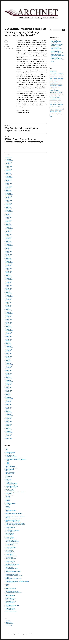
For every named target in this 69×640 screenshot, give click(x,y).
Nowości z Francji (9, 544)
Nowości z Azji (9, 536)
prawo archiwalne (53, 102)
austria (61, 76)
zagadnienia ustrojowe (10, 609)
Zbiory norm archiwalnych (11, 611)
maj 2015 (7, 337)
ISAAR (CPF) (8, 504)
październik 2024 (9, 177)
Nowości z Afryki (9, 529)
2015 (7, 449)
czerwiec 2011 (8, 404)
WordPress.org (9, 625)
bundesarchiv (60, 78)
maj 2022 (8, 218)
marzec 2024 (8, 187)
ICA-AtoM (8, 496)
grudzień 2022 (9, 208)
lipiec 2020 (8, 250)
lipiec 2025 (8, 164)
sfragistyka (60, 104)
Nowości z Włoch (9, 557)
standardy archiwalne (59, 106)
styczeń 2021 (8, 241)
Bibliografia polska (10, 469)
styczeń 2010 (8, 428)
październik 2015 (9, 330)
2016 (7, 451)
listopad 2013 (8, 363)
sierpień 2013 (8, 367)
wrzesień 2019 (9, 264)
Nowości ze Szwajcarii (10, 561)
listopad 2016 (8, 312)
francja (51, 83)
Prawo (7, 572)
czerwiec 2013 (8, 370)
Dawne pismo (8, 479)
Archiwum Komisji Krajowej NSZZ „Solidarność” (16, 459)
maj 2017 (7, 303)
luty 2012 (7, 393)
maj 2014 (7, 354)
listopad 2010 (8, 414)
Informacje (8, 497)
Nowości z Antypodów (10, 531)
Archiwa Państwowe (10, 453)
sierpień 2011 (8, 401)
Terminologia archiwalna (11, 601)
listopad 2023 (8, 193)
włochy (59, 113)
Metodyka (8, 517)
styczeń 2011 (8, 411)
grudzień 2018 (9, 276)
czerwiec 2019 (9, 268)
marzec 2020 (8, 255)
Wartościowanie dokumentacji (12, 605)
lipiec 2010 (8, 420)
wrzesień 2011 (9, 400)
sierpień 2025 (8, 163)
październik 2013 (9, 364)
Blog (6, 475)
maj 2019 (7, 269)
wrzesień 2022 (9, 213)
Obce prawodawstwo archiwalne (12, 564)
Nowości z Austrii (9, 534)
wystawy (51, 113)
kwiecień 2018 (9, 288)
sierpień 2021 (8, 231)
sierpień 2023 (8, 197)
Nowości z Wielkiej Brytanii (11, 555)
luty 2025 (8, 172)
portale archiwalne (53, 99)
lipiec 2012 (8, 386)
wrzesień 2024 (9, 179)
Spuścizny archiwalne (10, 595)
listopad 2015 (8, 329)
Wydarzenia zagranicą (10, 608)
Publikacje (8, 580)
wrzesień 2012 (9, 383)
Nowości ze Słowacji (10, 560)
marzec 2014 (8, 357)
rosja (51, 104)
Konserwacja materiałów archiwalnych (14, 513)
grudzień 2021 (9, 225)
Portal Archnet (9, 570)
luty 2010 (7, 427)
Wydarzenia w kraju (10, 606)
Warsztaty (8, 604)
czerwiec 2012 (9, 387)
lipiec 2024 (8, 181)
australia (56, 76)
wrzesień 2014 (9, 349)
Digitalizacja (8, 480)
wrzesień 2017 (9, 298)
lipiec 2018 (8, 284)
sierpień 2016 (8, 316)
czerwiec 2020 (9, 251)
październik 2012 (9, 381)
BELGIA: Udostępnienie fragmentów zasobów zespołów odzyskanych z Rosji (57, 56)
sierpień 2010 (8, 418)
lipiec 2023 (8, 198)
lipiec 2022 (8, 216)
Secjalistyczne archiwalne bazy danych (14, 592)
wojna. (56, 111)
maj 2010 (7, 422)
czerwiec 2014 (9, 353)
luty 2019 (7, 274)
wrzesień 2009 (9, 434)
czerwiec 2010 (9, 421)
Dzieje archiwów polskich (11, 487)
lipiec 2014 (8, 352)
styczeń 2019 (8, 275)
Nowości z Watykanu (10, 553)
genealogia (56, 83)
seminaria (55, 104)
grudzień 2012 (9, 378)
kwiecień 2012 (9, 390)
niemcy (54, 97)
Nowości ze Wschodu (8, 48)
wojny (60, 111)
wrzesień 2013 (9, 366)
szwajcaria (52, 109)
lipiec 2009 (8, 437)
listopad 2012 (8, 380)
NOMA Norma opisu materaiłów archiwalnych (15, 523)
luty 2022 (8, 223)
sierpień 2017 (8, 299)
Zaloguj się (8, 620)
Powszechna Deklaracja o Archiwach (13, 571)
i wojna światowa (53, 85)
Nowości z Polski (9, 550)
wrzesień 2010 (9, 417)
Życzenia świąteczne (55, 40)
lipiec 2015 (8, 335)
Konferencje (8, 512)
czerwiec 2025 (9, 166)
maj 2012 (7, 388)
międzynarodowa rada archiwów (56, 92)
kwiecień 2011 (8, 407)
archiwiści (52, 76)
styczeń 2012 (8, 394)
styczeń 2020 (8, 258)
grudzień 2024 (9, 174)
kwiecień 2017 (9, 305)
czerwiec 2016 (9, 319)
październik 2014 (9, 347)
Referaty (7, 585)
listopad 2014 (8, 346)
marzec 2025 (8, 170)
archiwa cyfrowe (53, 71)
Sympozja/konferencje (10, 598)
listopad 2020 (8, 244)
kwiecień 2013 (9, 373)
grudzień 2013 (9, 361)
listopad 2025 (8, 159)
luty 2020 (8, 257)
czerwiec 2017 (9, 302)
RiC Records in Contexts (11, 588)
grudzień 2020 (9, 242)
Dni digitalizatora (9, 482)
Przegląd (7, 577)
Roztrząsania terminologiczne (12, 591)
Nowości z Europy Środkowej (12, 543)
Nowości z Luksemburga (11, 547)
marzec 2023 (8, 204)
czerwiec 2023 (9, 200)
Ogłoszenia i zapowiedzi (11, 565)
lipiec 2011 (8, 403)
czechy (51, 80)
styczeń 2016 (8, 326)
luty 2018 (7, 291)
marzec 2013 (8, 374)
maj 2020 (8, 252)
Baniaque (6, 44)
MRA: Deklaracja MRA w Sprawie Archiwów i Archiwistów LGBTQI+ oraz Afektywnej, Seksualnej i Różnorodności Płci (56, 44)
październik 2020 (9, 245)
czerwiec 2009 (9, 438)
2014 (7, 448)
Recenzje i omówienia (10, 582)
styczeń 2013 (8, 377)
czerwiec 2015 (9, 336)
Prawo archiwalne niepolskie (12, 574)
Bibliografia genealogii (10, 466)
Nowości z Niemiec (10, 548)
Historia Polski (9, 493)
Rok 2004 (8, 589)
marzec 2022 (8, 221)
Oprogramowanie (9, 567)
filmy (61, 80)
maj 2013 (7, 371)
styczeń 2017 (8, 309)
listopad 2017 (8, 295)
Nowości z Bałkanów (10, 537)
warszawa (52, 111)
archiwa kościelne (53, 73)
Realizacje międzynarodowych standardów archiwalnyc (17, 581)
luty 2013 (7, 376)
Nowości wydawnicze (10, 527)
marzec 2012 (8, 391)
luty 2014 (7, 359)
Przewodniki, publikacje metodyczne (13, 578)
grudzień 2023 (9, 191)
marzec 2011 (8, 408)
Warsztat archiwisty (10, 602)
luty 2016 (7, 325)
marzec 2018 (8, 289)
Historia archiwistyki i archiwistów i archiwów (15, 492)
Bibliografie (8, 470)
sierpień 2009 (8, 435)
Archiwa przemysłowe (10, 455)
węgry (56, 113)
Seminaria (8, 594)
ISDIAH (7, 509)
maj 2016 (7, 320)
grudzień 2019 (9, 259)
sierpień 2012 (8, 384)
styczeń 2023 (8, 207)
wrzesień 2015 (9, 332)
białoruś (55, 78)
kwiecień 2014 (9, 356)
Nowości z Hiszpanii (10, 546)
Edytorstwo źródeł (9, 489)
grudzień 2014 (9, 344)
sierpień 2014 (8, 350)
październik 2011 (9, 398)
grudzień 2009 (9, 430)
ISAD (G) (7, 506)
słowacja (57, 109)
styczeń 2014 (8, 360)
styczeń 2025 (8, 173)
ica (60, 83)
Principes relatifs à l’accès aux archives (14, 575)
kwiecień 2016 (9, 322)
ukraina (61, 109)
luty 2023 (7, 206)
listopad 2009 (8, 431)
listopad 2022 (8, 210)
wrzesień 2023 (9, 196)
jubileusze (60, 85)
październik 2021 (9, 228)
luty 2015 (7, 342)
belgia (51, 78)
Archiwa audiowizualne (10, 452)
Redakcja (7, 584)
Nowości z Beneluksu (10, 538)
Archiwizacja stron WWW (11, 456)
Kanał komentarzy (9, 623)
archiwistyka (60, 73)
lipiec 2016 (8, 318)
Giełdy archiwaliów (10, 490)
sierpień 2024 (8, 180)
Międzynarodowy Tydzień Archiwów (13, 521)
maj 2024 (8, 184)
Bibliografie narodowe (10, 472)
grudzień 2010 (9, 413)
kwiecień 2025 (9, 169)
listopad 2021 (8, 227)
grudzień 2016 (9, 310)
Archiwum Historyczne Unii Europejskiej (14, 458)
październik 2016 (9, 313)
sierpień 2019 (8, 265)
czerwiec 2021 (9, 234)
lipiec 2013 (8, 369)
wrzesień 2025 (9, 162)
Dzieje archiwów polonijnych (12, 486)
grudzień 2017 (9, 293)
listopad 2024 (8, 176)
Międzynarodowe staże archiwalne (13, 520)
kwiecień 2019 (9, 271)
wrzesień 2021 (9, 230)
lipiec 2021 (8, 233)
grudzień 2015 (9, 327)
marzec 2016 (8, 323)
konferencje (57, 87)
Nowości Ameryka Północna (12, 526)
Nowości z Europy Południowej (12, 541)
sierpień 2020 (8, 248)
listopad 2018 (8, 278)
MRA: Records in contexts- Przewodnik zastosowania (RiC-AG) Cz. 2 (57, 60)
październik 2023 (9, 194)
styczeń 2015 (8, 343)
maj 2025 (8, 167)
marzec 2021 (8, 238)
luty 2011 (7, 410)
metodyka (57, 90)
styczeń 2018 (8, 292)
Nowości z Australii (10, 533)
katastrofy (52, 87)
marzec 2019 (8, 272)
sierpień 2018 (8, 282)
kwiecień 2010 (9, 424)
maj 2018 (7, 286)
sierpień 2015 (8, 333)
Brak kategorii (9, 476)
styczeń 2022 (8, 224)
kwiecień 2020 (9, 254)
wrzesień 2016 (9, 315)
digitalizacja (56, 80)
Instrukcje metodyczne (10, 503)
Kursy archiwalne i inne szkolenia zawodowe (15, 516)
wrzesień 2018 (9, 281)
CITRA (7, 477)
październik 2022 (9, 211)
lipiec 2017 (8, 301)
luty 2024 (8, 189)
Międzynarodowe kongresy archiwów (14, 519)
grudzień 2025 (9, 157)
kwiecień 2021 (9, 237)
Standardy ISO (9, 597)
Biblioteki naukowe (10, 473)
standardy (52, 106)
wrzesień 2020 (9, 247)
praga (59, 99)
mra (50, 97)
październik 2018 (9, 279)
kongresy (52, 90)
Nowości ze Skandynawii (11, 558)
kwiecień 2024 (9, 186)
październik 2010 (9, 415)
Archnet (6, 634)
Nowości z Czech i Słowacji (11, 540)
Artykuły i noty (9, 465)
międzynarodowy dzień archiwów (56, 95)
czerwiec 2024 (9, 183)
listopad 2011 (8, 397)
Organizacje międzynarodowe (12, 568)
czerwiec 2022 (9, 217)
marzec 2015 (8, 340)
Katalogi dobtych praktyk (11, 510)
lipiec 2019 (8, 267)
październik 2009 (9, 432)
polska (58, 97)
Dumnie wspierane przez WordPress (26, 634)
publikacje (60, 102)
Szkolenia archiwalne (10, 599)
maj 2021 (7, 235)
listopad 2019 (8, 261)
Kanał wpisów (9, 622)
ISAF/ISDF (8, 507)
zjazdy (51, 116)
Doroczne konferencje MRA (11, 483)
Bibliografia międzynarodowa (12, 468)
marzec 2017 (8, 306)
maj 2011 (7, 405)
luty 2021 (7, 240)
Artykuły (7, 460)
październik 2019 (9, 262)
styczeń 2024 (8, 190)
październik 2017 (9, 296)
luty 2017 (7, 308)
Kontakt (7, 514)
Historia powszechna (10, 495)
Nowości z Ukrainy (10, 551)
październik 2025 (9, 160)
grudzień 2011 (8, 395)
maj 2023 (7, 201)
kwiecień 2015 (9, 339)
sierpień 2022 (8, 214)
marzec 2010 (8, 425)
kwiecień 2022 (9, 220)
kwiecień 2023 (9, 203)
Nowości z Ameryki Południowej (12, 530)
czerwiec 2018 (9, 285)
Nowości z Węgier (9, 554)
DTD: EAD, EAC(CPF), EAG (11, 485)
